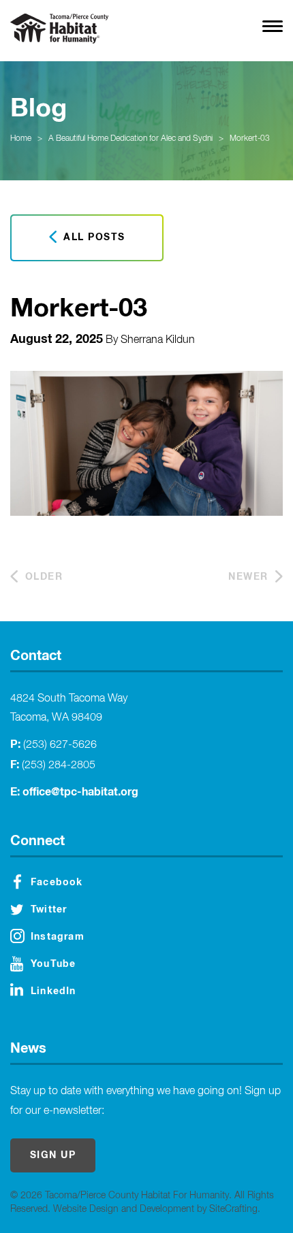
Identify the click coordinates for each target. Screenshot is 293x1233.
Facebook (57, 882)
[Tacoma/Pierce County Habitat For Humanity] (59, 29)
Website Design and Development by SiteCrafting (155, 1209)
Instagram (57, 937)
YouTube (53, 964)
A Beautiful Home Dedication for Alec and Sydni (130, 139)
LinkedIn (53, 991)
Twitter (49, 910)
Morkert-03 (250, 139)
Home (20, 139)
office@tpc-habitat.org (80, 792)
